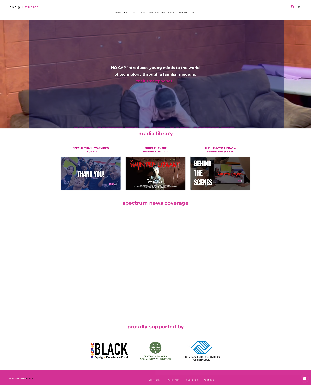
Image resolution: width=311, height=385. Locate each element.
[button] (183, 12)
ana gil (16, 7)
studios (31, 7)
